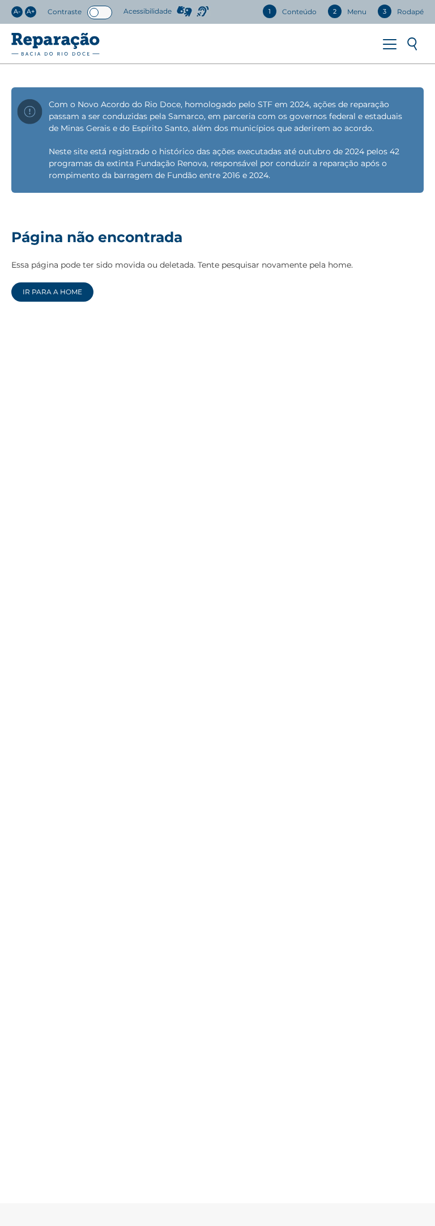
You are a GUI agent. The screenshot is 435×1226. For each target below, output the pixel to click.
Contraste (65, 11)
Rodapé (403, 11)
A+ (31, 11)
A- (17, 11)
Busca (412, 44)
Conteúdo (292, 11)
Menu (389, 44)
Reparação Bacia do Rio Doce (55, 44)
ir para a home (52, 292)
